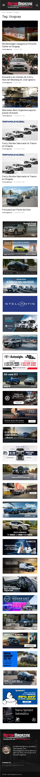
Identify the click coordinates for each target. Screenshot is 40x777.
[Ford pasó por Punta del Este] (20, 196)
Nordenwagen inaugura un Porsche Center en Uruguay (19, 45)
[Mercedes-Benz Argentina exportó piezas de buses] (20, 97)
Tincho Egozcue (7, 49)
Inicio (3, 12)
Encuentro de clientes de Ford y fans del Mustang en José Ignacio (18, 78)
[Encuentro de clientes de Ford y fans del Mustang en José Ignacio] (20, 64)
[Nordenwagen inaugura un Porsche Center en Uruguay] (20, 31)
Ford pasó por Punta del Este (16, 209)
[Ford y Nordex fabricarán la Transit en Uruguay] (20, 130)
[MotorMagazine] (20, 5)
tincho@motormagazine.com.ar (13, 765)
